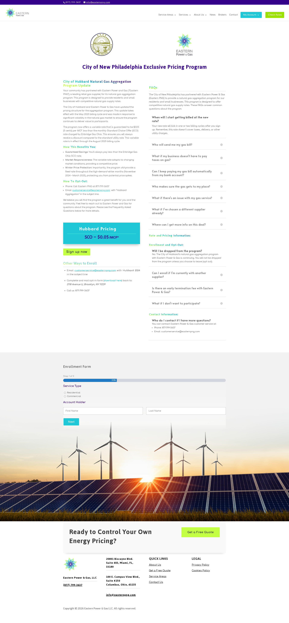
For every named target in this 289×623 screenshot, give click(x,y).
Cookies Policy (201, 570)
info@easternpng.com (121, 594)
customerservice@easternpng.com (95, 270)
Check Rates (275, 15)
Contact (233, 15)
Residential (73, 392)
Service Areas (165, 15)
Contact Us (156, 582)
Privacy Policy (200, 565)
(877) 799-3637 (72, 584)
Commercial (74, 396)
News (213, 15)
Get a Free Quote (200, 532)
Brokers (222, 15)
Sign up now (76, 252)
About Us (199, 15)
